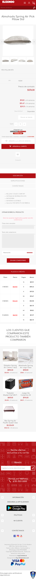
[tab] (18, 176)
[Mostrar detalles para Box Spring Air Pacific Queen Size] (10, 411)
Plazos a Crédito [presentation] (18, 272)
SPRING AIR (22, 76)
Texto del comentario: (9, 232)
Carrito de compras (33, 3)
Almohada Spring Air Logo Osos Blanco (26, 367)
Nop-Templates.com (22, 558)
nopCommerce (22, 555)
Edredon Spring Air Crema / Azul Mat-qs (10, 367)
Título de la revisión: (8, 223)
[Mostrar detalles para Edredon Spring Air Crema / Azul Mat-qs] (10, 356)
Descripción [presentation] (18, 175)
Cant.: (12, 124)
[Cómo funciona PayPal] (18, 564)
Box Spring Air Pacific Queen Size (10, 422)
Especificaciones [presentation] (18, 181)
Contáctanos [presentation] (17, 186)
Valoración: (7, 252)
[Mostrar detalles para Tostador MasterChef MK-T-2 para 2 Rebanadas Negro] (10, 384)
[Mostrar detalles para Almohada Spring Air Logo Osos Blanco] (25, 356)
